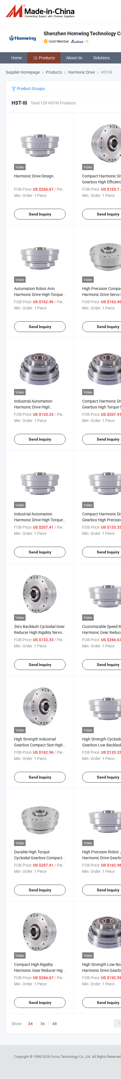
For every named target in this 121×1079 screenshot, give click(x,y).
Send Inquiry (40, 214)
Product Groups (30, 88)
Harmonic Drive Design (33, 176)
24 (30, 1023)
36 (42, 1023)
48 (54, 1023)
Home (16, 57)
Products (47, 57)
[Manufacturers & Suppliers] (41, 11)
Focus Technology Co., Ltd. (71, 1056)
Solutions (101, 57)
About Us (74, 57)
